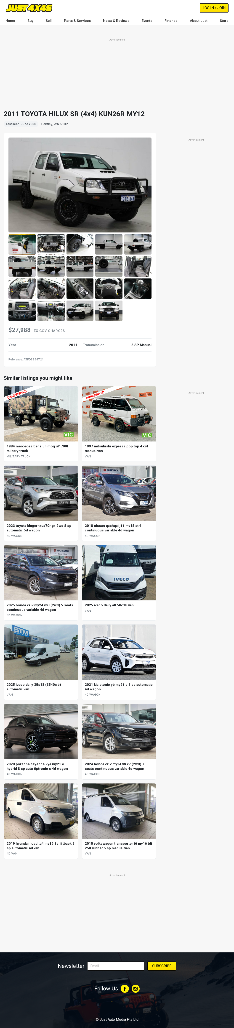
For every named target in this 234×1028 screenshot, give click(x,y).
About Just (198, 21)
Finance (171, 21)
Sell (49, 21)
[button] (22, 244)
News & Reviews (116, 21)
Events (147, 21)
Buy (30, 21)
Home (10, 21)
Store (224, 21)
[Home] (29, 8)
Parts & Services (77, 21)
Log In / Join (214, 8)
